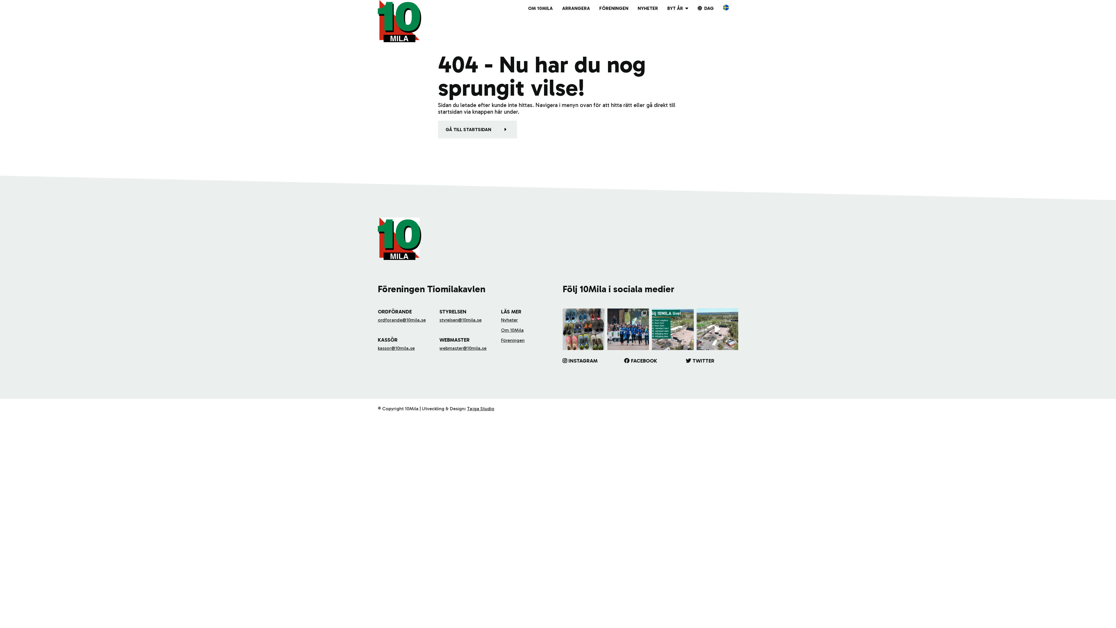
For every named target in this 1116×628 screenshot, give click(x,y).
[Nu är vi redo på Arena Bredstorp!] (717, 329)
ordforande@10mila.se (402, 320)
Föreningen (613, 8)
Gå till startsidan (468, 129)
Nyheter (648, 8)
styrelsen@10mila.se (460, 320)
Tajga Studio (480, 408)
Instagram (583, 361)
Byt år (675, 8)
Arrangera (576, 8)
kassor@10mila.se (396, 348)
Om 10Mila (540, 8)
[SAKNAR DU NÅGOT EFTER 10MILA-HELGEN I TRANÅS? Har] (583, 329)
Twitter (703, 361)
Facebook (644, 361)
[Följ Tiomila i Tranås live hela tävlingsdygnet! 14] (673, 329)
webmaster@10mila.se (463, 348)
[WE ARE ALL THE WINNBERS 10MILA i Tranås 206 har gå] (628, 329)
